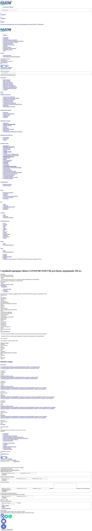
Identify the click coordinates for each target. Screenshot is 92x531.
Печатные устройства (8, 192)
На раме (5, 126)
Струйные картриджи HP (9, 206)
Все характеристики (5, 331)
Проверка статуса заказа (8, 44)
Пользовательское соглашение (10, 39)
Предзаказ (3, 395)
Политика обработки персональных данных (13, 41)
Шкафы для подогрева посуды (10, 173)
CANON (3, 212)
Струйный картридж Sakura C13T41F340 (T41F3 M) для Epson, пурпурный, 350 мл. (20, 368)
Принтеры (5, 205)
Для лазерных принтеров (9, 96)
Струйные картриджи (8, 100)
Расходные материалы (6, 94)
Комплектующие (7, 185)
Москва (3, 1)
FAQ (4, 50)
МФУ (4, 204)
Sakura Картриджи (5, 221)
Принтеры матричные (8, 84)
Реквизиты (5, 38)
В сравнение (4, 286)
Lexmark (5, 224)
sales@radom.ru (4, 62)
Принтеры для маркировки (9, 86)
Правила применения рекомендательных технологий (15, 438)
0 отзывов (3, 274)
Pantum (4, 237)
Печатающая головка (8, 101)
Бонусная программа (8, 43)
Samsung (5, 231)
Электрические (6, 148)
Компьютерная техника (6, 110)
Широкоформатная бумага (9, 106)
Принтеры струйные (8, 83)
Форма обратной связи (6, 68)
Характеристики (7, 289)
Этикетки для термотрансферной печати (12, 104)
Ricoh (4, 225)
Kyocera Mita (6, 236)
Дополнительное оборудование (10, 196)
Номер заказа (5, 473)
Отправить (4, 474)
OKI (4, 227)
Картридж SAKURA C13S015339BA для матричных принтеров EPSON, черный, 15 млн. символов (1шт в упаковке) (27, 408)
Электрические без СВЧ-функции (11, 155)
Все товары (3, 364)
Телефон (35, 488)
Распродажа (6, 7)
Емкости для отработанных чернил (11, 98)
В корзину (3, 284)
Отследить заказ (8, 1)
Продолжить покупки (5, 470)
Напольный (6, 128)
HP (1, 202)
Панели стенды (6, 114)
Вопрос (51, 488)
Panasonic (5, 235)
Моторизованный (7, 125)
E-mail (22, 473)
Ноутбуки (5, 117)
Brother (4, 233)
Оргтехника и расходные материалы (11, 56)
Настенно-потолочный (8, 129)
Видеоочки (5, 198)
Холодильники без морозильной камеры (12, 172)
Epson (2, 190)
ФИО (3, 488)
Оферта (22, 467)
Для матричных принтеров (9, 103)
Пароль (19, 502)
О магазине (5, 37)
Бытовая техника (7, 55)
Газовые (5, 150)
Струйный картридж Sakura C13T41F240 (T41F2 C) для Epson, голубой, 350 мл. (19, 378)
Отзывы (5, 291)
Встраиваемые (6, 157)
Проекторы (5, 123)
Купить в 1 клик (9, 284)
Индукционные (6, 149)
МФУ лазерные (6, 79)
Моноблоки (6, 116)
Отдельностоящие (7, 170)
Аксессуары (6, 145)
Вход (18, 24)
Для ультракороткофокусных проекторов (12, 131)
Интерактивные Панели (8, 113)
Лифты (4, 139)
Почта (3, 502)
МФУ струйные (6, 81)
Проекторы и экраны (5, 120)
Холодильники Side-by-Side (9, 171)
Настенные (5, 138)
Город (33, 478)
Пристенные (6, 165)
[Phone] (10, 517)
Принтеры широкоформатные (10, 87)
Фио (3, 478)
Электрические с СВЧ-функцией (10, 154)
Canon (4, 228)
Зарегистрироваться (6, 508)
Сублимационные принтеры (9, 88)
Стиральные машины (8, 176)
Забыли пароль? (5, 505)
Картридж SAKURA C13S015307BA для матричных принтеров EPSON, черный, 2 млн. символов (23, 417)
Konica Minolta (6, 234)
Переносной (6, 130)
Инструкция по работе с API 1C (10, 42)
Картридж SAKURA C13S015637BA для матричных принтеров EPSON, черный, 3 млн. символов (23, 388)
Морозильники (6, 168)
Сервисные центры (7, 49)
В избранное (3, 285)
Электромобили (4, 182)
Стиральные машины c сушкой (10, 177)
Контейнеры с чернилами (9, 99)
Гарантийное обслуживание (9, 48)
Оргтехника (3, 77)
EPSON (5, 229)
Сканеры (5, 89)
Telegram (10, 67)
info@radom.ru (4, 60)
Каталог (5, 35)
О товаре (5, 290)
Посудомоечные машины (9, 174)
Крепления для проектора (6, 135)
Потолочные (6, 137)
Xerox (4, 223)
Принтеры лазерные (8, 82)
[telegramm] (2, 517)
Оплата (5, 445)
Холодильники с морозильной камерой (12, 167)
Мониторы (5, 112)
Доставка (5, 46)
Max (4, 67)
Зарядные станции (7, 184)
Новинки (11, 7)
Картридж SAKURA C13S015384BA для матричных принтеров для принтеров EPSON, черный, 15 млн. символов (27, 398)
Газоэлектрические (7, 160)
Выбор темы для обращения (83, 488)
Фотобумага (6, 105)
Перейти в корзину (14, 470)
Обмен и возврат (7, 47)
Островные (5, 163)
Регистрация (41, 24)
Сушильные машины (8, 178)
